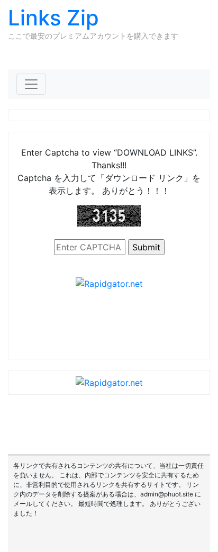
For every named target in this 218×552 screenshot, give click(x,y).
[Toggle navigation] (31, 84)
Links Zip (53, 18)
